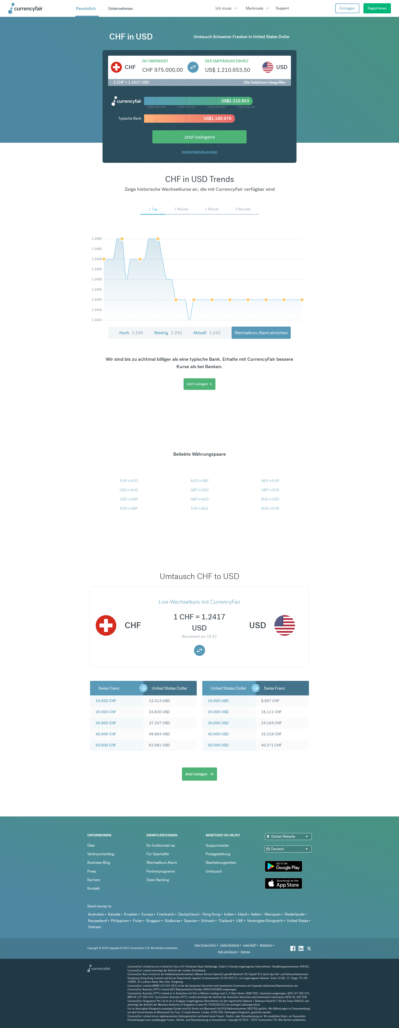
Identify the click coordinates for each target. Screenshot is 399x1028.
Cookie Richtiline (229, 945)
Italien (256, 914)
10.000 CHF (106, 700)
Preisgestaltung (218, 854)
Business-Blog (98, 862)
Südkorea (172, 920)
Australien (96, 914)
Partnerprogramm (160, 871)
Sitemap (245, 951)
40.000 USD (218, 734)
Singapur (153, 920)
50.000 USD (218, 745)
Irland (242, 914)
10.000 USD (218, 700)
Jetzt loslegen (199, 384)
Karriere (93, 879)
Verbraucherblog (100, 854)
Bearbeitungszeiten (221, 862)
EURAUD (129, 480)
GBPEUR (270, 490)
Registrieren (377, 8)
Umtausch (214, 871)
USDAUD (129, 490)
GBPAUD (199, 499)
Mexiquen (273, 914)
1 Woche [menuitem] (181, 209)
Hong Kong (211, 914)
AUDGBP (199, 480)
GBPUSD (199, 490)
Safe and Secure (227, 951)
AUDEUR (270, 508)
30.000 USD (218, 723)
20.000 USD (218, 712)
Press (91, 871)
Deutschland (188, 914)
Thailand (225, 920)
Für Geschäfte (157, 854)
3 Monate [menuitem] (243, 209)
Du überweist (155, 61)
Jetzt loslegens (199, 137)
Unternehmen (120, 8)
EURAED (199, 508)
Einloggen (347, 8)
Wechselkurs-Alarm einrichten (261, 332)
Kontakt (93, 888)
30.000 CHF (106, 723)
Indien (229, 914)
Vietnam (94, 927)
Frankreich (165, 914)
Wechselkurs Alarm (161, 862)
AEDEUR (270, 480)
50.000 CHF (106, 745)
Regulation (266, 945)
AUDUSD (270, 499)
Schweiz (208, 920)
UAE (239, 920)
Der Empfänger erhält (227, 61)
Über (91, 845)
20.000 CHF (106, 712)
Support (282, 8)
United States (297, 920)
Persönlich (86, 8)
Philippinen (120, 920)
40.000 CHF (106, 734)
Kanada (114, 914)
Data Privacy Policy (205, 945)
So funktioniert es (160, 845)
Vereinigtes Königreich (265, 920)
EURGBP (129, 508)
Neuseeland (97, 920)
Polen (137, 920)
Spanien (190, 920)
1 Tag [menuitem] (152, 209)
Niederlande (294, 914)
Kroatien (131, 914)
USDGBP (129, 499)
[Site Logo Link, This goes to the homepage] (40, 8)
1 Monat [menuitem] (211, 209)
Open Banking (157, 879)
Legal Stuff (249, 945)
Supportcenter (217, 845)
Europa (147, 914)
